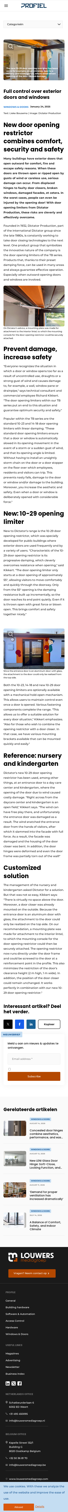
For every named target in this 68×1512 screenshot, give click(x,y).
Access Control (15, 1320)
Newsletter (13, 1367)
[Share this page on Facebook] (19, 1024)
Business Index (15, 1373)
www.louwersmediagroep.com (28, 1479)
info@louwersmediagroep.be (27, 1465)
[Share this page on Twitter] (8, 1024)
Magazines (12, 1353)
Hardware (12, 1327)
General (11, 1300)
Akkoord (18, 1507)
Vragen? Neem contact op (30, 1273)
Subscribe (34, 1076)
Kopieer (49, 1024)
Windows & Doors (15, 106)
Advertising (13, 1360)
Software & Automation (20, 1314)
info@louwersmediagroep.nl (27, 1420)
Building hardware (17, 1307)
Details (39, 1506)
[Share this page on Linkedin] (31, 1024)
